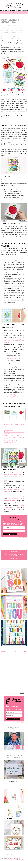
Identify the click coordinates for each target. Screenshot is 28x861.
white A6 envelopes (12, 395)
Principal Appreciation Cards (12, 474)
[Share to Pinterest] (16, 558)
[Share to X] (13, 558)
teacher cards (14, 555)
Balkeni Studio (8, 859)
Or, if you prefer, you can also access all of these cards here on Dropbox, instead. (14, 437)
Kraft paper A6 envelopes (13, 397)
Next (25, 651)
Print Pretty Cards (15, 858)
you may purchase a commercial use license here (14, 340)
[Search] (20, 854)
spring (6, 554)
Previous (3, 651)
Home (15, 651)
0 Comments (14, 551)
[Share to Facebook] (11, 558)
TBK (22, 859)
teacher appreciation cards (16, 554)
